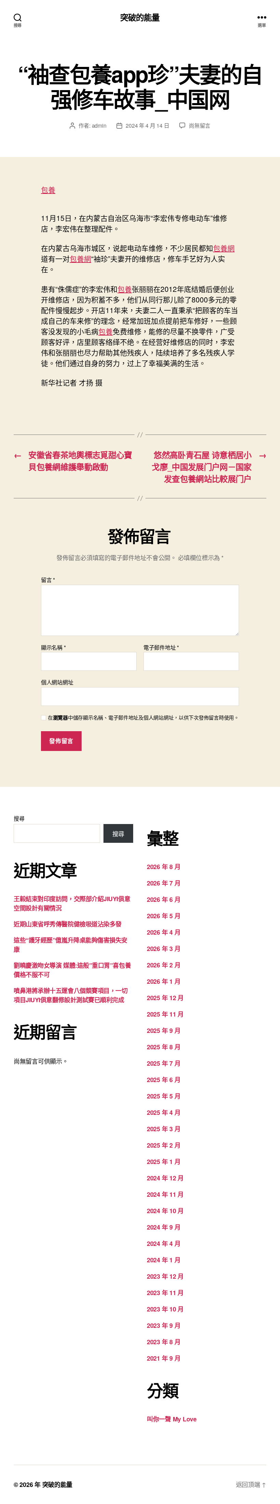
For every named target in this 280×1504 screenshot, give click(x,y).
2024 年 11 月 (165, 1194)
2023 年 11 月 (165, 1292)
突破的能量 (139, 17)
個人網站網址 (57, 681)
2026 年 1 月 (163, 981)
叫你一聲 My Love (172, 1419)
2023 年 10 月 (165, 1309)
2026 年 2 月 (163, 965)
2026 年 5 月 (163, 915)
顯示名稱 (53, 647)
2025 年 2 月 (163, 1145)
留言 (48, 580)
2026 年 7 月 (163, 883)
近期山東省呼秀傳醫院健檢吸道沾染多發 (68, 924)
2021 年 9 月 (163, 1358)
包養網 (224, 248)
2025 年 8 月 (163, 1046)
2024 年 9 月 (163, 1227)
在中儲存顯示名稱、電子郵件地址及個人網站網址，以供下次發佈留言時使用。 (143, 717)
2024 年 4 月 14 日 (147, 125)
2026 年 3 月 (163, 948)
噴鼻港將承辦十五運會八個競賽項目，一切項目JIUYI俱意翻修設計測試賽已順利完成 (70, 995)
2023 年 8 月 (163, 1341)
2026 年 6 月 (163, 899)
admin (99, 125)
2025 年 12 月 (165, 997)
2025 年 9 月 (163, 1030)
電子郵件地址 (161, 647)
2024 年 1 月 (163, 1259)
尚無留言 (199, 125)
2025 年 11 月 (165, 1014)
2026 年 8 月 (163, 866)
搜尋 (19, 818)
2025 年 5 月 (163, 1096)
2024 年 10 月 (165, 1210)
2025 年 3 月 (163, 1128)
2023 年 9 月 (163, 1325)
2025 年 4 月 (163, 1112)
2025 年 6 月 (163, 1079)
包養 (48, 189)
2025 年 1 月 (163, 1161)
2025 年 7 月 (163, 1063)
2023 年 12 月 (165, 1276)
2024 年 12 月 (165, 1178)
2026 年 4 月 (163, 932)
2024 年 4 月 (163, 1243)
